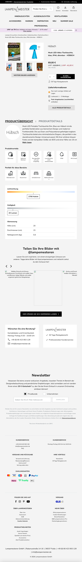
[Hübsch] (59, 46)
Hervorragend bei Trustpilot (23, 2)
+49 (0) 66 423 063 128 (20, 339)
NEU (54, 21)
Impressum (22, 514)
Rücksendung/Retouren (23, 461)
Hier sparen (27, 31)
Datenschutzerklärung (69, 418)
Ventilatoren (60, 16)
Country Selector (22, 521)
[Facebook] (16, 501)
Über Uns (22, 512)
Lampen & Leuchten (11, 35)
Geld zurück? (22, 463)
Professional (41, 26)
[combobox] (42, 8)
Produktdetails (50, 121)
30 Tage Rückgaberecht (59, 461)
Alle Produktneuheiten (22, 540)
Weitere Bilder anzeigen (24, 75)
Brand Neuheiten (59, 517)
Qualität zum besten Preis (22, 535)
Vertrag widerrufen (22, 465)
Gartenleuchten (43, 35)
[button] (9, 67)
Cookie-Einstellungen (59, 514)
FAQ (22, 448)
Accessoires (22, 538)
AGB (22, 517)
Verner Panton (22, 533)
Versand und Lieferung (22, 458)
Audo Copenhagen (22, 531)
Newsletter (59, 458)
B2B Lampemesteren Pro (59, 519)
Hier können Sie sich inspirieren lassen (40, 314)
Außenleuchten (32, 35)
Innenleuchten (22, 35)
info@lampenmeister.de (20, 343)
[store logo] (17, 8)
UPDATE (62, 30)
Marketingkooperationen (59, 521)
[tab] (20, 121)
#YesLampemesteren (59, 512)
